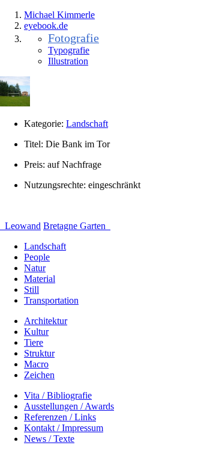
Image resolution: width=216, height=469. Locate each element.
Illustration (68, 61)
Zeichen (39, 375)
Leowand (21, 226)
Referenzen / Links (60, 417)
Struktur (39, 353)
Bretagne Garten (75, 226)
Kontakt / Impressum (63, 428)
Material (39, 279)
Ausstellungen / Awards (69, 406)
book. (46, 25)
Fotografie (73, 37)
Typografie (68, 50)
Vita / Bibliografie (58, 395)
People (37, 257)
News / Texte (49, 439)
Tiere (33, 342)
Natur (35, 268)
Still (31, 289)
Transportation (51, 300)
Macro (36, 364)
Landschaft (87, 123)
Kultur (36, 331)
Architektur (45, 321)
